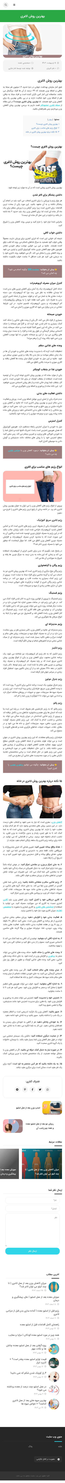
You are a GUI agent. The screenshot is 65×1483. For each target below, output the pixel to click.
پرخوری (51, 956)
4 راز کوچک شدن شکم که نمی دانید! (28, 1373)
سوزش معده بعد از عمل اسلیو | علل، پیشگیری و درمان (35, 1298)
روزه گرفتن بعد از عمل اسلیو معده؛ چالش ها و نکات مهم (26, 1347)
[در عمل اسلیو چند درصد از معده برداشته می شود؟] (54, 1390)
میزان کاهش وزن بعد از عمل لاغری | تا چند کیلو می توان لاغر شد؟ (27, 1284)
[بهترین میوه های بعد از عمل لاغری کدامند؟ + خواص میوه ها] (54, 1404)
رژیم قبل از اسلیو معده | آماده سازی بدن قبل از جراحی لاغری (32, 1312)
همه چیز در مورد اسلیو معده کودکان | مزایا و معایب (33, 1335)
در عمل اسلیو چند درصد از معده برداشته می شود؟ (26, 1388)
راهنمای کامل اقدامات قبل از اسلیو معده (39, 1324)
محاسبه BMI (33, 269)
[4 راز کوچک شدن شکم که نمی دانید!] (54, 1376)
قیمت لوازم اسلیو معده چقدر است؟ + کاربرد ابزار (28, 1360)
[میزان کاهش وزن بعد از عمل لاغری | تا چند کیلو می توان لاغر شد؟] (54, 1287)
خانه (60, 1446)
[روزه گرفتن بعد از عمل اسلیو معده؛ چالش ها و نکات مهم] (54, 1349)
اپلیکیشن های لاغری (45, 907)
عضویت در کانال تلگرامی (45, 1459)
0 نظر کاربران (51, 68)
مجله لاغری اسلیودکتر (50, 105)
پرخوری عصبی (16, 764)
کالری (5, 899)
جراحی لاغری (14, 450)
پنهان (50, 119)
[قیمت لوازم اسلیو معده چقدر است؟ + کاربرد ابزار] (54, 1363)
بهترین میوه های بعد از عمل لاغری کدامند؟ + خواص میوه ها (29, 1402)
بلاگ (30, 1446)
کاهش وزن (57, 822)
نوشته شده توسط (19, 68)
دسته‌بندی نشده (24, 62)
